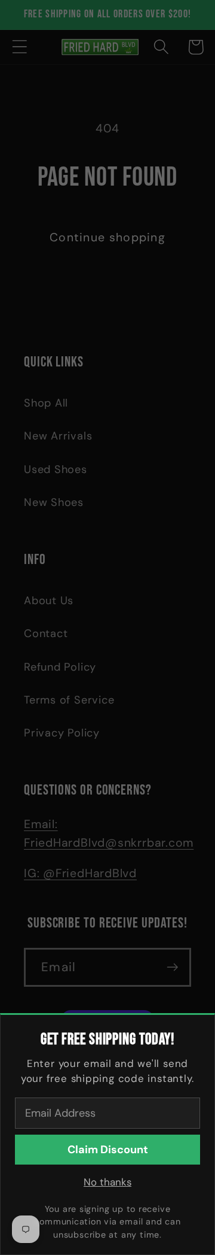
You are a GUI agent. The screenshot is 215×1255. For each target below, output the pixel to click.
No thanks (107, 1182)
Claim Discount (107, 1149)
